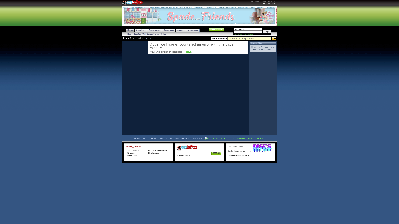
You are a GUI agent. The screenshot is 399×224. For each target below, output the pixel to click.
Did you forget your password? (244, 34)
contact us (187, 52)
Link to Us (251, 138)
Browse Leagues (183, 155)
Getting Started (153, 34)
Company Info (239, 138)
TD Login (131, 153)
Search (133, 38)
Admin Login (132, 155)
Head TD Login (133, 150)
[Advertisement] (134, 87)
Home (129, 34)
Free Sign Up (139, 34)
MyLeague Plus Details (157, 150)
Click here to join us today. (239, 155)
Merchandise (153, 153)
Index (140, 38)
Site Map (260, 138)
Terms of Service (225, 138)
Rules (163, 34)
